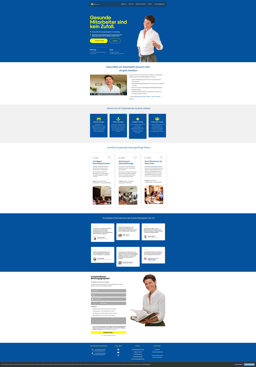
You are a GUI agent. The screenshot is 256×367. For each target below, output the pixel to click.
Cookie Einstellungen (145, 364)
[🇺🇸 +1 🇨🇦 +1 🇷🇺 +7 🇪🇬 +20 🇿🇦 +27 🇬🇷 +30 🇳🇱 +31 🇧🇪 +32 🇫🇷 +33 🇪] (108, 303)
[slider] (94, 89)
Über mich (131, 4)
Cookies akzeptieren (249, 364)
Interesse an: (94, 306)
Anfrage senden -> (108, 332)
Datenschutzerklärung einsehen (109, 329)
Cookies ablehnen (238, 364)
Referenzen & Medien (141, 4)
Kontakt (149, 4)
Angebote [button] (123, 4)
